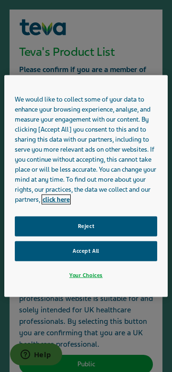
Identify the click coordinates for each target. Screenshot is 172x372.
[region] (86, 186)
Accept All (86, 251)
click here (56, 200)
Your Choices (86, 274)
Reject (86, 226)
